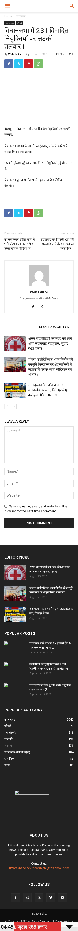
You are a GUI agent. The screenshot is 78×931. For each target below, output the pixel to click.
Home (8, 16)
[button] (7, 6)
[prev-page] (7, 406)
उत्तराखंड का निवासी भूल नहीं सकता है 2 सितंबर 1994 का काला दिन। (57, 244)
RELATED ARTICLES (20, 327)
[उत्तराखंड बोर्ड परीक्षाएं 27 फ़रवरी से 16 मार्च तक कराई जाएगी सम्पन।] (15, 648)
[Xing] (43, 307)
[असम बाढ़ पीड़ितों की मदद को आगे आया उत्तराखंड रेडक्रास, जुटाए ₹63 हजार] (15, 343)
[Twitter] (18, 63)
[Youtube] (62, 897)
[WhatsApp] (38, 63)
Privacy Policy (39, 914)
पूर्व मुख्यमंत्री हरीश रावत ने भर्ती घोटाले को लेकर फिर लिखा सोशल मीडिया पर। (19, 244)
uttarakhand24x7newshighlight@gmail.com (39, 868)
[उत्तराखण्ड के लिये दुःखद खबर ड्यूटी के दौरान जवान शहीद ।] (15, 690)
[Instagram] (27, 897)
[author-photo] (39, 286)
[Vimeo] (50, 897)
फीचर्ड (19, 23)
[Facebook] (8, 63)
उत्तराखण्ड (20, 16)
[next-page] (14, 406)
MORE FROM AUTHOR (54, 327)
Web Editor (15, 54)
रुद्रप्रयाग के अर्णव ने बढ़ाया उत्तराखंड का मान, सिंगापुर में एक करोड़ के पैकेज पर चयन (49, 390)
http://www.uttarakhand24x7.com (39, 298)
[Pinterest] (28, 63)
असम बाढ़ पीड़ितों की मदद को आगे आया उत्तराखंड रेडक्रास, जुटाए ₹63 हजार (50, 343)
